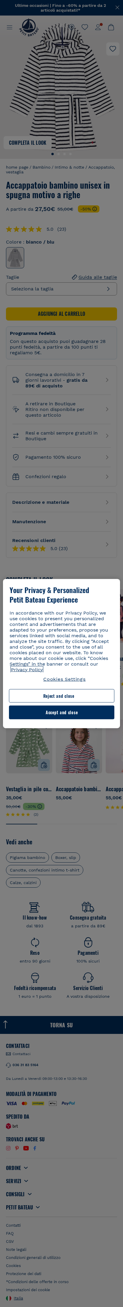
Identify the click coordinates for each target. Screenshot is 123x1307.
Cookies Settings (64, 679)
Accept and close (62, 712)
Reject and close (58, 696)
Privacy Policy (27, 669)
